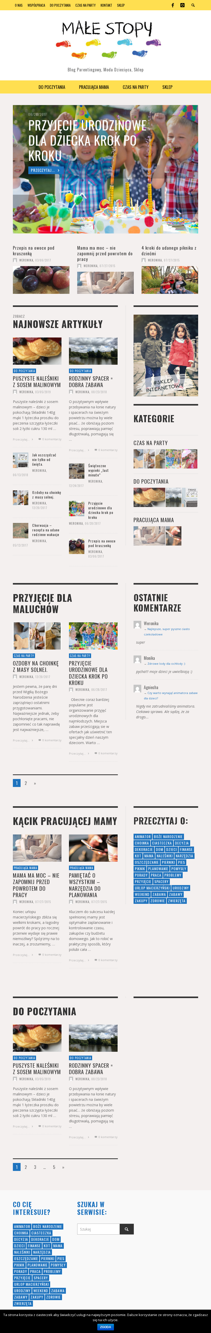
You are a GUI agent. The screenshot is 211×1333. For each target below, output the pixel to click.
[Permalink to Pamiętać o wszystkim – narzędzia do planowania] (173, 536)
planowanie (158, 868)
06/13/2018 (20, 475)
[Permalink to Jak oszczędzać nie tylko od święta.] (20, 459)
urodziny (181, 887)
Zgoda (105, 1327)
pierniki (168, 862)
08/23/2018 (99, 392)
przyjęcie (143, 881)
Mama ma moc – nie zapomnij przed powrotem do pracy (105, 253)
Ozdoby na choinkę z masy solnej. (46, 495)
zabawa (159, 894)
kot (138, 855)
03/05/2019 (43, 392)
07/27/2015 (107, 266)
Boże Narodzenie (168, 836)
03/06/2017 (43, 260)
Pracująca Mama (154, 520)
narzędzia (184, 855)
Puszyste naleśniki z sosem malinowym (37, 381)
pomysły (178, 868)
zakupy (141, 900)
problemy (172, 875)
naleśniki (165, 855)
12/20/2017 (39, 508)
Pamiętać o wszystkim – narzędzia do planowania (85, 885)
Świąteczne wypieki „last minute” (98, 470)
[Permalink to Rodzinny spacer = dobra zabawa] (93, 350)
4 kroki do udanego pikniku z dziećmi (169, 251)
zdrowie (158, 900)
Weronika (26, 260)
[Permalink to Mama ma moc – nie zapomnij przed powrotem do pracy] (105, 283)
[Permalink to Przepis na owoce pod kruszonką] (41, 280)
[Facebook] (173, 5)
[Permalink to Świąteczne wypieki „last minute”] (76, 470)
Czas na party (151, 443)
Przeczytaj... (21, 439)
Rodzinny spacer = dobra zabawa (91, 381)
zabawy (175, 894)
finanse (186, 849)
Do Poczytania (24, 371)
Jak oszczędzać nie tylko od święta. (44, 459)
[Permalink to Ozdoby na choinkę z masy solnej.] (20, 497)
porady (141, 875)
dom (159, 849)
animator (143, 836)
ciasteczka (162, 843)
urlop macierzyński (152, 887)
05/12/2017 (20, 545)
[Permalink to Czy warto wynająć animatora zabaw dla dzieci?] (189, 458)
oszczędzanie (147, 862)
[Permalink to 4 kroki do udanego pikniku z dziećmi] (170, 280)
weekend (142, 894)
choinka (142, 843)
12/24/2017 (76, 486)
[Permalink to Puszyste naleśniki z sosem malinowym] (37, 350)
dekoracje (144, 849)
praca (156, 875)
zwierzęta (177, 900)
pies (181, 862)
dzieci (171, 849)
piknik (140, 868)
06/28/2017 (93, 523)
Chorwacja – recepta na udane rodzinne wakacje (45, 529)
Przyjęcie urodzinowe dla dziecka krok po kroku (100, 510)
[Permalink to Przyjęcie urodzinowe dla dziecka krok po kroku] (76, 507)
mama (149, 855)
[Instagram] (182, 5)
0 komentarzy (51, 439)
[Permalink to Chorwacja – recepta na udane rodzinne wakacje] (20, 530)
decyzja (182, 843)
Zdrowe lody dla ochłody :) (166, 663)
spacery (161, 881)
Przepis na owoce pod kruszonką (34, 251)
